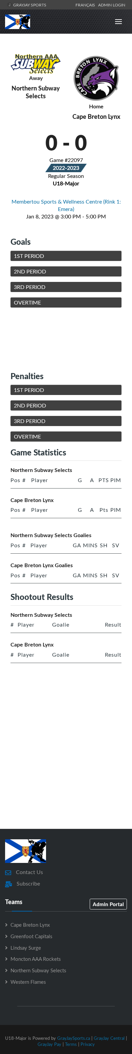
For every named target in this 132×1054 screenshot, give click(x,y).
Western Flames (28, 981)
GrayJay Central (109, 1038)
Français (86, 4)
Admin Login (111, 4)
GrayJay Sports (29, 4)
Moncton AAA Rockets (35, 958)
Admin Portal (108, 904)
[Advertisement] (66, 339)
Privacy (88, 1044)
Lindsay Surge (25, 947)
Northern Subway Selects (38, 970)
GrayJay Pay (49, 1044)
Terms (71, 1044)
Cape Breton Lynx (30, 924)
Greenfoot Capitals (31, 936)
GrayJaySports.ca (73, 1038)
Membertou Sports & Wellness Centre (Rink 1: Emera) (66, 205)
